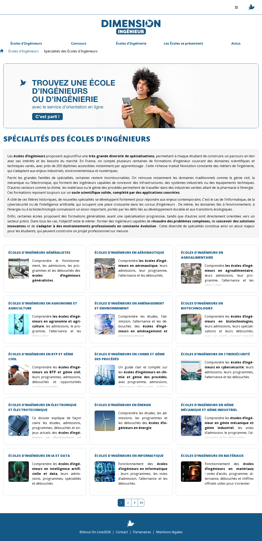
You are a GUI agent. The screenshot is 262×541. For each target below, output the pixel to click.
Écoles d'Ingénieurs (26, 43)
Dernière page (141, 503)
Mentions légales (169, 532)
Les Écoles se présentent (183, 43)
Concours (78, 43)
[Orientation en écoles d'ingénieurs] (1, 51)
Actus (236, 43)
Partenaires (142, 532)
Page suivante (134, 503)
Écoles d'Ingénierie (131, 43)
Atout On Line (92, 532)
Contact (122, 532)
